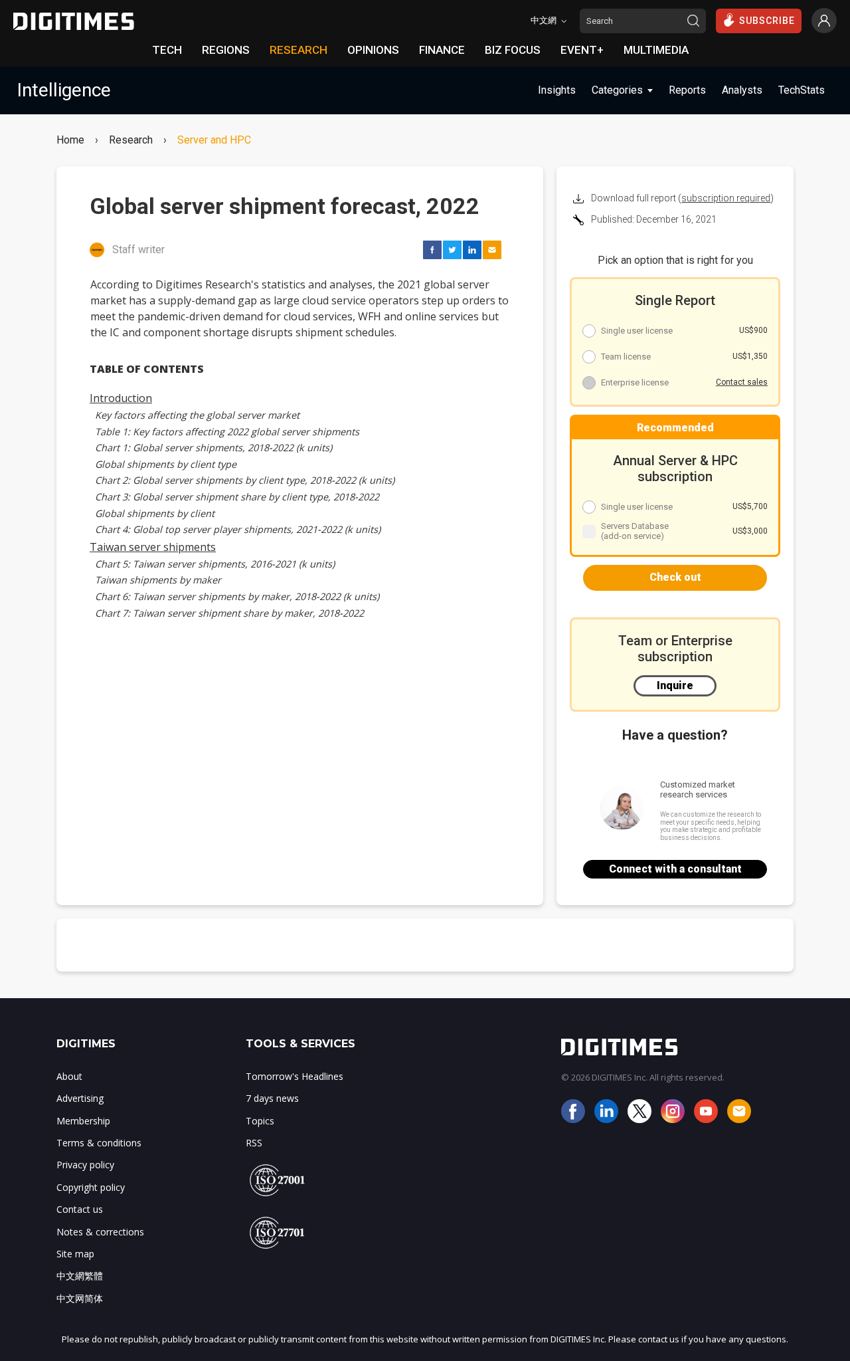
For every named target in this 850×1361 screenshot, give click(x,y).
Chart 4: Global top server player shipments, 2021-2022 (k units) (238, 529)
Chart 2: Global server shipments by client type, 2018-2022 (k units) (244, 480)
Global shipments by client (154, 513)
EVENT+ (582, 49)
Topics (260, 1120)
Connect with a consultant (675, 869)
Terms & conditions (98, 1142)
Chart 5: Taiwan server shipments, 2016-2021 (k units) (215, 564)
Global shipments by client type (165, 464)
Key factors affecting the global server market (197, 415)
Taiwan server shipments (153, 547)
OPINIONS (373, 49)
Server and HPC (214, 140)
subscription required (725, 198)
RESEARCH (298, 49)
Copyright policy (90, 1187)
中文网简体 (79, 1298)
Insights (557, 90)
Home (70, 140)
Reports (687, 90)
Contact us (79, 1209)
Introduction (121, 398)
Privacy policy (85, 1164)
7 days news (272, 1098)
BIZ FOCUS (513, 49)
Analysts (742, 90)
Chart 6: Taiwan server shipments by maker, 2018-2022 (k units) (237, 596)
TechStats (801, 90)
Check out (675, 577)
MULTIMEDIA (656, 49)
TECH (167, 49)
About (69, 1076)
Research (131, 140)
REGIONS (226, 49)
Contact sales (742, 382)
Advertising (80, 1098)
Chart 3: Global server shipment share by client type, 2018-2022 (237, 496)
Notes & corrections (100, 1231)
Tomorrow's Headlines (294, 1076)
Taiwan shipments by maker (158, 580)
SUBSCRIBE (767, 20)
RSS (254, 1142)
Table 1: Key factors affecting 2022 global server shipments (227, 431)
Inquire (675, 685)
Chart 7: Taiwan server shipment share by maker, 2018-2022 (229, 613)
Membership (83, 1120)
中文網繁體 (79, 1275)
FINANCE (442, 49)
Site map (75, 1253)
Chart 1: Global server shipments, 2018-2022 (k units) (213, 447)
